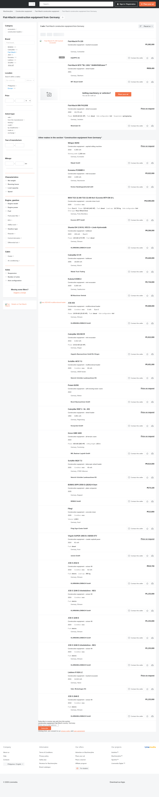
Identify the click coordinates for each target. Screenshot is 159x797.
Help (4, 756)
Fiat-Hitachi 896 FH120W (78, 105)
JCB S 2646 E (73, 696)
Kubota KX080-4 (74, 279)
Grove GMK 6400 (75, 433)
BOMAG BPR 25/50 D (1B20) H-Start (82, 485)
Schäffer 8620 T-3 (75, 461)
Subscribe (44, 728)
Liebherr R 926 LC (75, 672)
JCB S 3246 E (73, 618)
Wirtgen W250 (73, 143)
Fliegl (70, 509)
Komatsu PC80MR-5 (76, 170)
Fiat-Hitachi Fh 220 (75, 41)
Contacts (6, 760)
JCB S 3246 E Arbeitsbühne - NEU (82, 591)
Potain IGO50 (73, 385)
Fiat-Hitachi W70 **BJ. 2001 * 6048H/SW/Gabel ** (87, 65)
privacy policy (65, 731)
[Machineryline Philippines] (14, 4)
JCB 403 (71, 303)
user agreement (79, 731)
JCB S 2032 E (73, 563)
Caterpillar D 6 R (74, 255)
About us (6, 752)
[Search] (41, 4)
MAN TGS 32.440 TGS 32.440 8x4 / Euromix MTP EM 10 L (91, 198)
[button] (147, 58)
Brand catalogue (45, 767)
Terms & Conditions (46, 752)
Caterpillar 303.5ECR (76, 334)
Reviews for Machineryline (48, 763)
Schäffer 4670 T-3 (75, 361)
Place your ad (123, 94)
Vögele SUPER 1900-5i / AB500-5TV (82, 536)
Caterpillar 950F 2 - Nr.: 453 (79, 409)
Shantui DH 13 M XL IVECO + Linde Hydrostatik (87, 227)
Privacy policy (44, 756)
